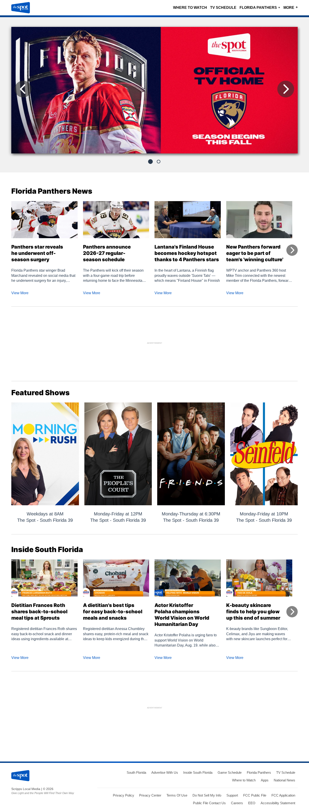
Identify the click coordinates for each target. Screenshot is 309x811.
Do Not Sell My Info (207, 795)
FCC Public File (254, 795)
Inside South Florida (197, 772)
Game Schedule (230, 772)
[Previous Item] (23, 89)
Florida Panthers (260, 7)
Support (232, 795)
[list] (154, 90)
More (290, 7)
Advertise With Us (164, 772)
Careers (237, 803)
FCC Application (283, 795)
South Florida (136, 772)
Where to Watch (190, 7)
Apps (265, 780)
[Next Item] (285, 89)
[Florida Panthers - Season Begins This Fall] (154, 92)
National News (284, 780)
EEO (251, 803)
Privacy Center (150, 795)
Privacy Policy (123, 795)
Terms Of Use (176, 795)
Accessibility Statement (278, 803)
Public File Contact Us (209, 803)
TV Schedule (223, 7)
